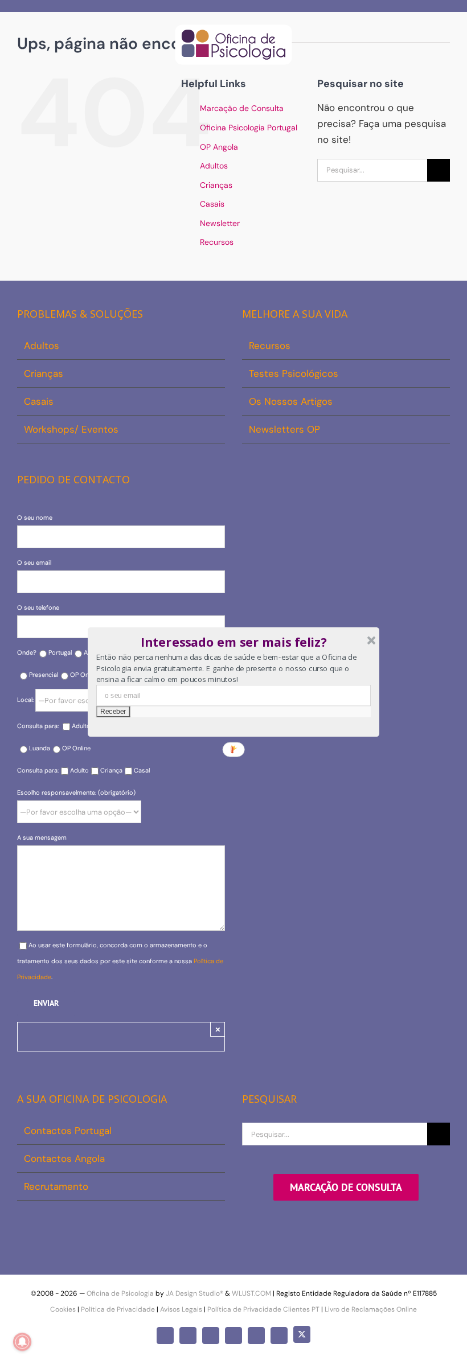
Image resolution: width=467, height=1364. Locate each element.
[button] (234, 642)
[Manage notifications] (22, 1342)
